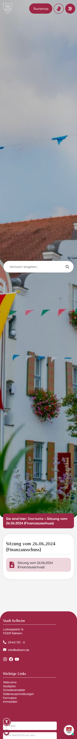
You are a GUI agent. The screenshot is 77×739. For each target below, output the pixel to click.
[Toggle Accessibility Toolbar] (7, 722)
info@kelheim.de (18, 650)
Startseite (36, 519)
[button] (6, 732)
